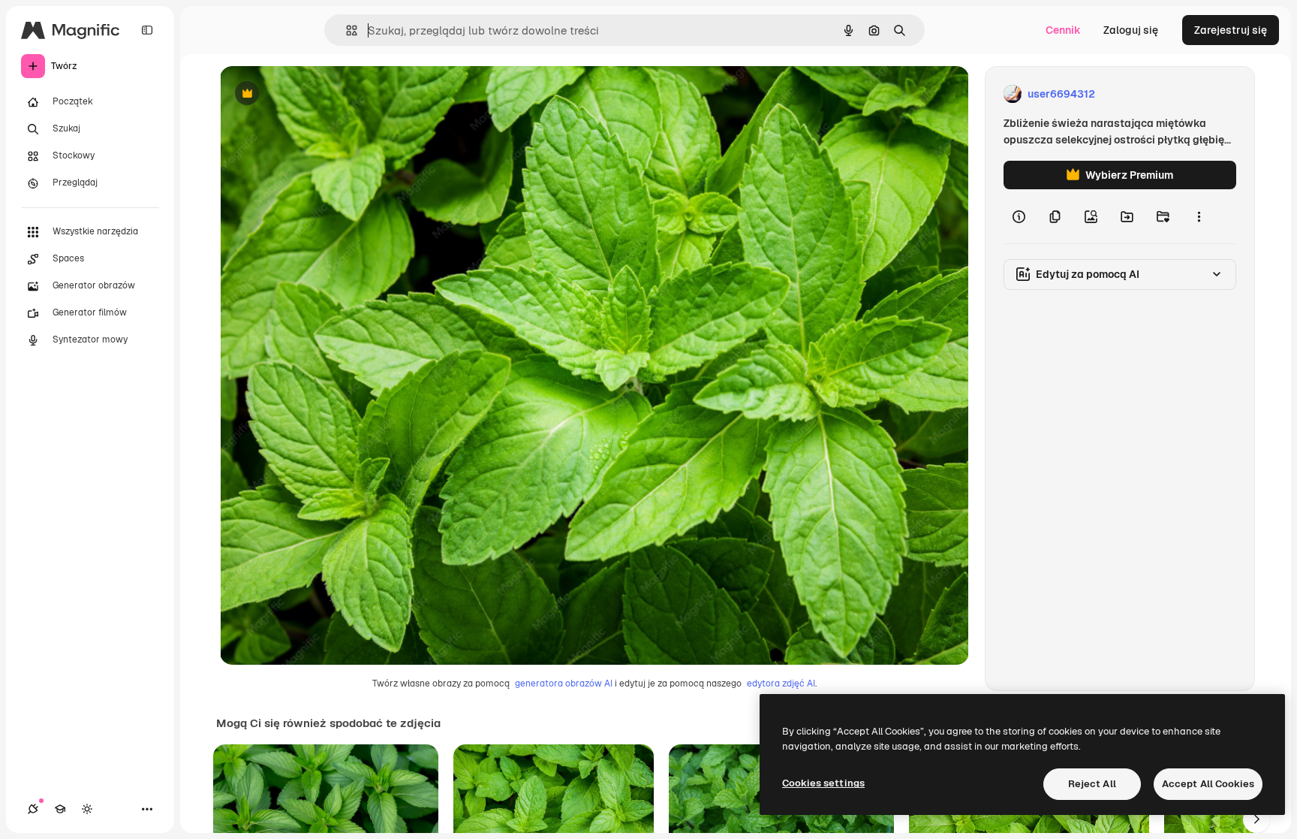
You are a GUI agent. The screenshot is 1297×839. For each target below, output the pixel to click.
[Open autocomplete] (345, 30)
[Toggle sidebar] (147, 30)
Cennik (1063, 30)
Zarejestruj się (1230, 30)
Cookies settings (823, 783)
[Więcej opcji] (1199, 216)
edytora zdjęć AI (781, 684)
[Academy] (60, 809)
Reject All (1092, 783)
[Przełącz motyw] (87, 809)
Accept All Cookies (1208, 783)
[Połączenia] (33, 809)
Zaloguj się (1130, 30)
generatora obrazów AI (563, 684)
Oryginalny (323, 94)
